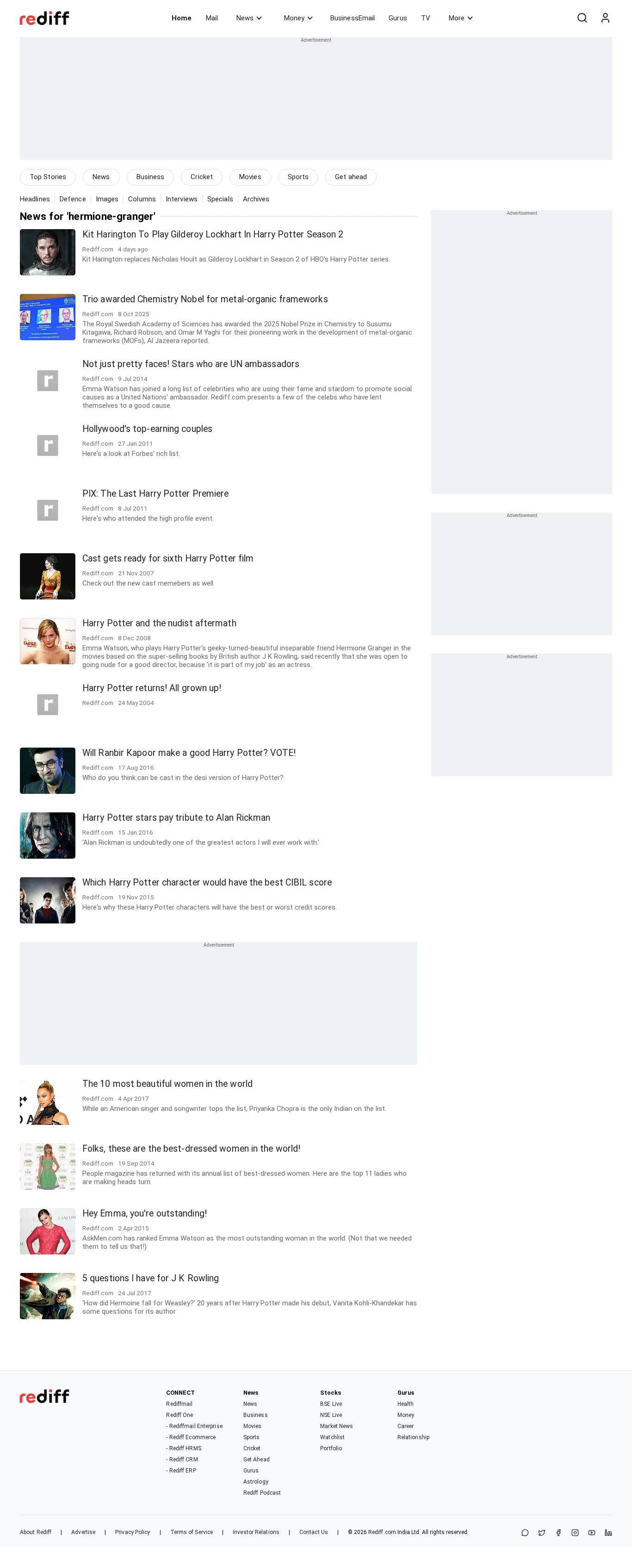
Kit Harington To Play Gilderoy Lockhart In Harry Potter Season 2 (212, 234)
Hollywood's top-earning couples (147, 429)
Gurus (398, 18)
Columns (142, 199)
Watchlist (332, 1437)
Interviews (182, 199)
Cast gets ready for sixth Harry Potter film (168, 558)
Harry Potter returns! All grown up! (152, 688)
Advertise (83, 1532)
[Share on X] (541, 1533)
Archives (256, 199)
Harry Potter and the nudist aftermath (159, 623)
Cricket (202, 177)
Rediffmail (179, 1404)
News (245, 18)
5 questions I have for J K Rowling (150, 1278)
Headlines (35, 199)
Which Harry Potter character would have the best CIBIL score (207, 882)
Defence (73, 199)
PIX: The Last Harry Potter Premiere (155, 493)
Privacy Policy (132, 1532)
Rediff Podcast (262, 1493)
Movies (250, 177)
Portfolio (331, 1448)
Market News (336, 1426)
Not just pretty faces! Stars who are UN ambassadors (190, 364)
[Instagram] (575, 1533)
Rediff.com (382, 1532)
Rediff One (179, 1415)
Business (150, 177)
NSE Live (331, 1415)
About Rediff (35, 1532)
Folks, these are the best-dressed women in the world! (191, 1148)
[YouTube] (591, 1533)
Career (405, 1426)
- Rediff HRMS (183, 1448)
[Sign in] (605, 18)
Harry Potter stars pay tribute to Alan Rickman (176, 817)
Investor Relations (256, 1532)
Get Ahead (256, 1459)
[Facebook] (558, 1533)
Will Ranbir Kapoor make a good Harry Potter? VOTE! (189, 753)
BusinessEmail (352, 18)
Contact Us (313, 1532)
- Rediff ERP (181, 1470)
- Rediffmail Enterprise (194, 1426)
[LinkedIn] (608, 1533)
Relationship (413, 1437)
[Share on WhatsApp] (525, 1533)
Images (107, 199)
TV (425, 18)
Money (294, 18)
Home (182, 18)
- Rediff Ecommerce (191, 1437)
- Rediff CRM (182, 1459)
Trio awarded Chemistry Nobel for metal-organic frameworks (205, 299)
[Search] (582, 18)
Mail (212, 18)
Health (405, 1404)
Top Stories (48, 177)
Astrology (255, 1481)
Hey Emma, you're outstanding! (144, 1213)
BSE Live (331, 1404)
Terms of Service (191, 1532)
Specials (220, 199)
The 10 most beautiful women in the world (167, 1084)
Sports (298, 177)
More (457, 18)
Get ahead (351, 177)
